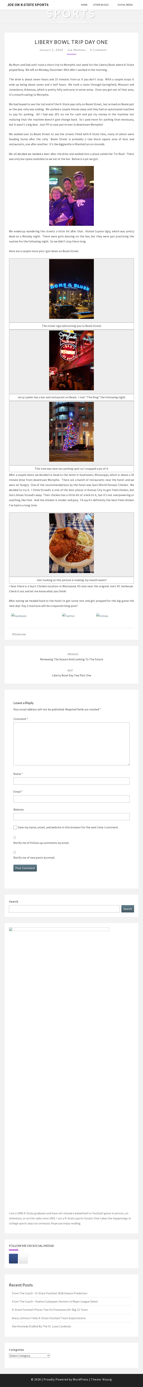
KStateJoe (19, 634)
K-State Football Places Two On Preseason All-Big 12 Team (50, 1309)
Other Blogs (101, 4)
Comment (20, 719)
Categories (16, 1349)
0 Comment (98, 49)
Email (18, 791)
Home (84, 4)
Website (18, 809)
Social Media (125, 4)
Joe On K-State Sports (28, 4)
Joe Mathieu (76, 49)
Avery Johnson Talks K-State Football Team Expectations (49, 1318)
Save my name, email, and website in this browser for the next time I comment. (68, 827)
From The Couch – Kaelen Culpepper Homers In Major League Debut (55, 1301)
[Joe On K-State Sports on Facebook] (13, 1258)
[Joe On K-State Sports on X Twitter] (23, 1258)
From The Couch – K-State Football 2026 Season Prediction (49, 1293)
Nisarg (107, 1379)
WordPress (80, 1379)
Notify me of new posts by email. (34, 857)
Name (18, 774)
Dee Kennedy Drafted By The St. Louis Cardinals (41, 1326)
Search (13, 901)
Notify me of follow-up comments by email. (41, 843)
